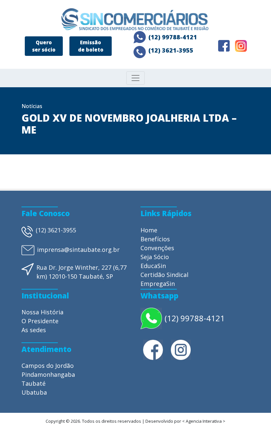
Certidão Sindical (164, 275)
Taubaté (33, 383)
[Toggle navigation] (135, 78)
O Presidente (39, 321)
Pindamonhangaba (48, 374)
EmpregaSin (157, 284)
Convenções (157, 248)
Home (148, 230)
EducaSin (153, 266)
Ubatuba (34, 392)
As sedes (33, 330)
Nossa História (42, 312)
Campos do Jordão (47, 366)
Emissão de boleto (90, 46)
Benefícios (155, 239)
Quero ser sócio (44, 46)
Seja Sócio (154, 257)
